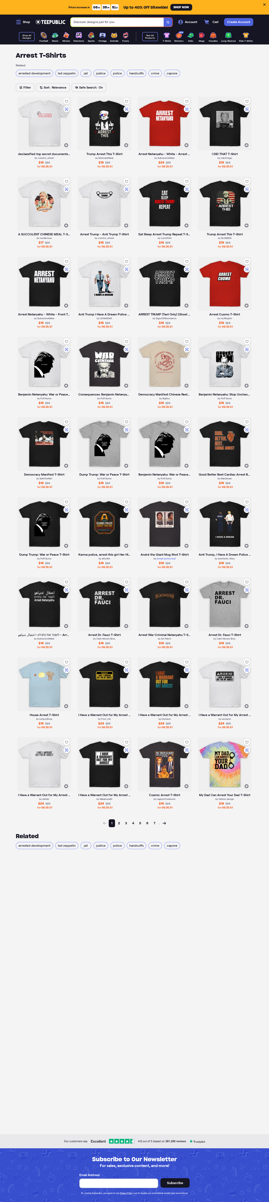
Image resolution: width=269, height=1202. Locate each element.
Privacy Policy (126, 1193)
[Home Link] (50, 22)
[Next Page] (164, 823)
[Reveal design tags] (66, 145)
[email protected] (166, 558)
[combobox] (117, 22)
